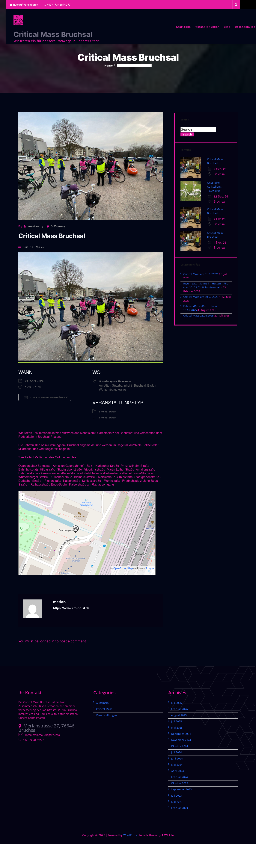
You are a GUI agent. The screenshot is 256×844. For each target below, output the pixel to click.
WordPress (130, 835)
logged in (47, 641)
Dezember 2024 (181, 734)
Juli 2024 (176, 752)
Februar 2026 (179, 709)
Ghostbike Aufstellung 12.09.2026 (214, 186)
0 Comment (60, 226)
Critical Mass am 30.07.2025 (200, 297)
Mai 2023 (177, 802)
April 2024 (177, 771)
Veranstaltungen (207, 26)
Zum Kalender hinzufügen (47, 397)
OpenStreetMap (123, 568)
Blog (227, 26)
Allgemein (102, 703)
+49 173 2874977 (33, 739)
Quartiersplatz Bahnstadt (115, 381)
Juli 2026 (176, 703)
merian (33, 226)
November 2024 (181, 740)
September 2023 (181, 789)
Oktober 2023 (179, 783)
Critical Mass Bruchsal (52, 34)
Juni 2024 (177, 758)
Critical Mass (33, 247)
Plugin (150, 568)
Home (108, 65)
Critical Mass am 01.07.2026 (200, 274)
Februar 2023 (179, 808)
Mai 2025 (177, 727)
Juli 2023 (176, 795)
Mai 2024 (177, 764)
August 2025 (179, 715)
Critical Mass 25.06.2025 (198, 315)
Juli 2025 (176, 721)
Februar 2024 (179, 777)
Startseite (183, 26)
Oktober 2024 (179, 746)
